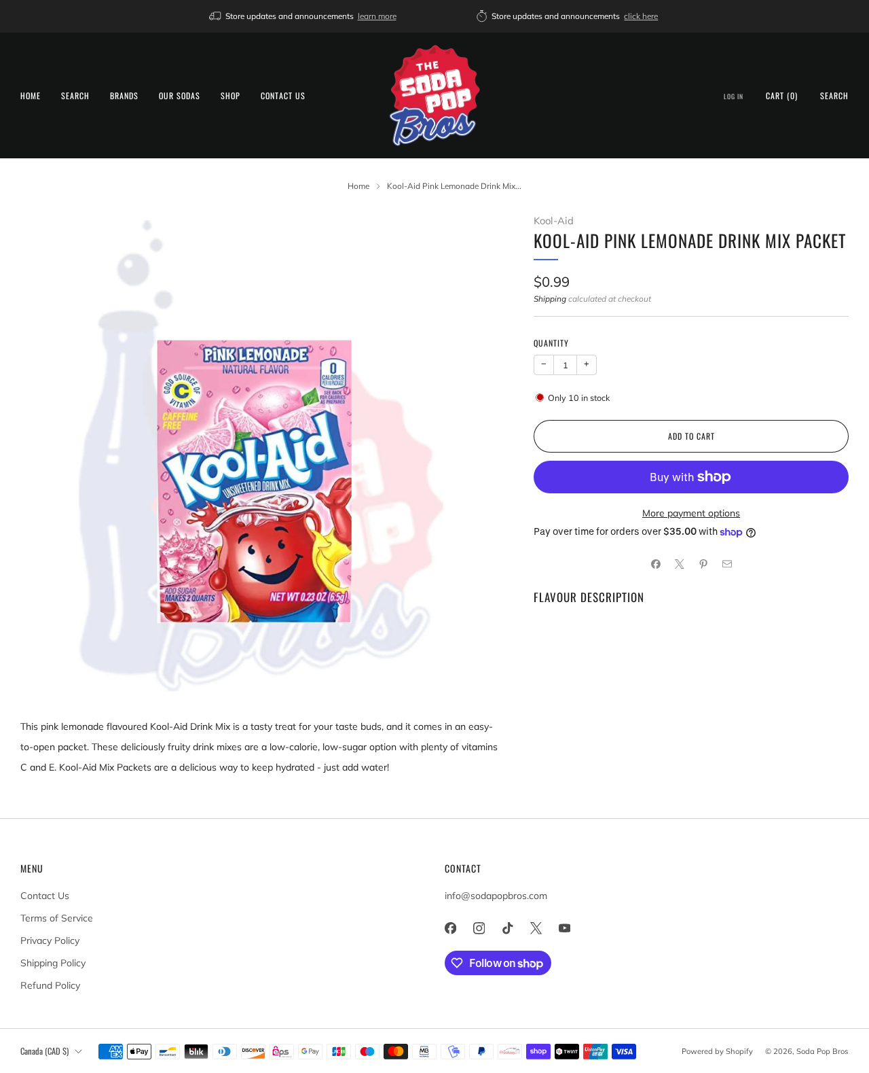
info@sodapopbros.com (496, 896)
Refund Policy (50, 985)
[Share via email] (727, 564)
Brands (124, 95)
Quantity (551, 343)
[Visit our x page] (535, 928)
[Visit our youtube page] (564, 928)
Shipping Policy (53, 963)
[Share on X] (679, 564)
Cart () (782, 95)
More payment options (691, 513)
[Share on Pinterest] (703, 564)
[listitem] (303, 16)
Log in (733, 96)
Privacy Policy (49, 940)
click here (641, 16)
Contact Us (283, 95)
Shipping (550, 299)
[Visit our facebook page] (450, 928)
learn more (377, 16)
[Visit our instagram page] (478, 928)
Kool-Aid (554, 220)
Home (30, 95)
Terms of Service (56, 918)
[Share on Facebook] (655, 564)
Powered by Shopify (717, 1051)
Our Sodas (179, 95)
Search (75, 95)
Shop (230, 95)
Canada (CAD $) (44, 1050)
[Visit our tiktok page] (507, 928)
